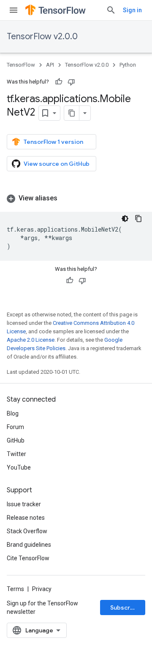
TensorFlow (21, 65)
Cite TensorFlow (28, 558)
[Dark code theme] (125, 218)
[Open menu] (13, 10)
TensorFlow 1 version (53, 142)
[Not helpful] (71, 82)
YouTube (19, 467)
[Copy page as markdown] (71, 113)
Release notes (26, 517)
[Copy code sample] (138, 218)
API (50, 65)
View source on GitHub (57, 163)
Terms (15, 589)
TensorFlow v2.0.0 (42, 36)
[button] (76, 198)
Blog (13, 413)
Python (127, 65)
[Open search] (111, 10)
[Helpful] (58, 82)
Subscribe (124, 607)
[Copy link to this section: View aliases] (65, 198)
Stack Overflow (27, 531)
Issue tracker (24, 504)
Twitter (16, 454)
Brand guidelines (29, 544)
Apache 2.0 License (30, 340)
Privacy (42, 589)
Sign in (132, 10)
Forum (15, 427)
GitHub (15, 440)
